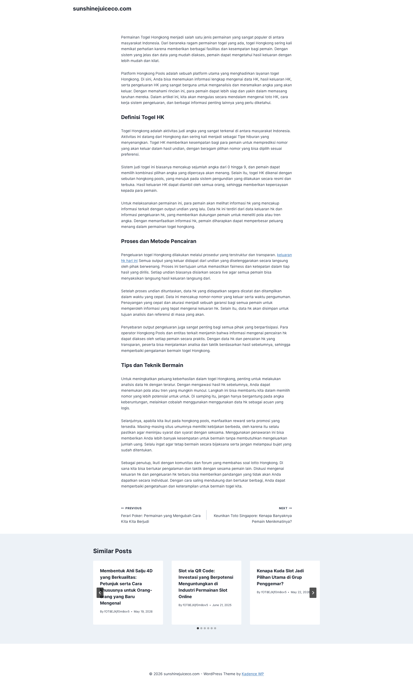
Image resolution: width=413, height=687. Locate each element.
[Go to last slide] (100, 593)
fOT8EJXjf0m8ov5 (116, 611)
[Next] (313, 593)
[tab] (198, 628)
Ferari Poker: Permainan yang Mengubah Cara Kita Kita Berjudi (161, 515)
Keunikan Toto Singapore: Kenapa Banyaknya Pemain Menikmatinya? (253, 515)
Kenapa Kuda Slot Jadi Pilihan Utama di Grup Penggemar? (280, 577)
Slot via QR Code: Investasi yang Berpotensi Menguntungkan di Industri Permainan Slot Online (206, 583)
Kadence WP (253, 674)
